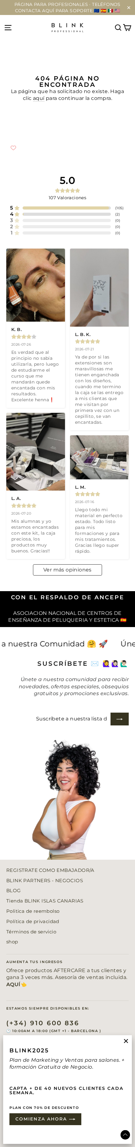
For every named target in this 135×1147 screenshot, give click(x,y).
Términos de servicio (31, 932)
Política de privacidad (32, 921)
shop (12, 942)
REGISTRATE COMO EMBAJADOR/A (50, 870)
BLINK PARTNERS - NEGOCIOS (44, 880)
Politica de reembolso (32, 911)
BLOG (13, 890)
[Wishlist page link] (13, 148)
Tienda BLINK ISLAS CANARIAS (45, 901)
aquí (39, 98)
